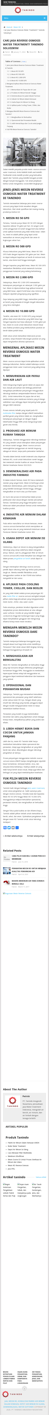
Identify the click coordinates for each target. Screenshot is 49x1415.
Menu (6, 18)
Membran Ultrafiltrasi (16, 1156)
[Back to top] (24, 1389)
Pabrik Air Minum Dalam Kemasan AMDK (23, 1143)
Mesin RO (17, 27)
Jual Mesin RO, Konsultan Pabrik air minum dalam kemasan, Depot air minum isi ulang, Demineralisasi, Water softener (24, 1404)
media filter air (12, 596)
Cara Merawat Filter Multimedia (20, 1153)
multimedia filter (9, 413)
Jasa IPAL (11, 1169)
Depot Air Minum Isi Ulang (18, 1149)
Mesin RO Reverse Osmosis (18, 1165)
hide (23, 61)
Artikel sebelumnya (13, 836)
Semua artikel (41, 1177)
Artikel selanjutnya (36, 836)
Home (8, 27)
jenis (36, 788)
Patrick (26, 1096)
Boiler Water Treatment (17, 1146)
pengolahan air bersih (22, 559)
